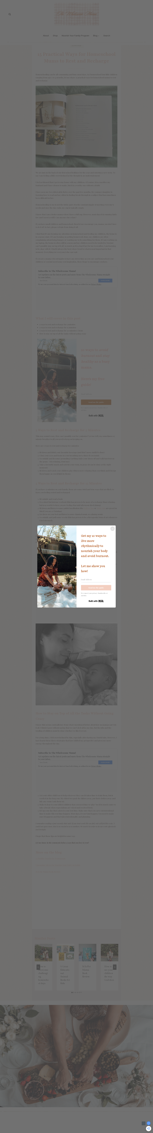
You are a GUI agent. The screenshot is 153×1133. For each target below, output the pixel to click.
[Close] (112, 528)
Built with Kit (96, 601)
